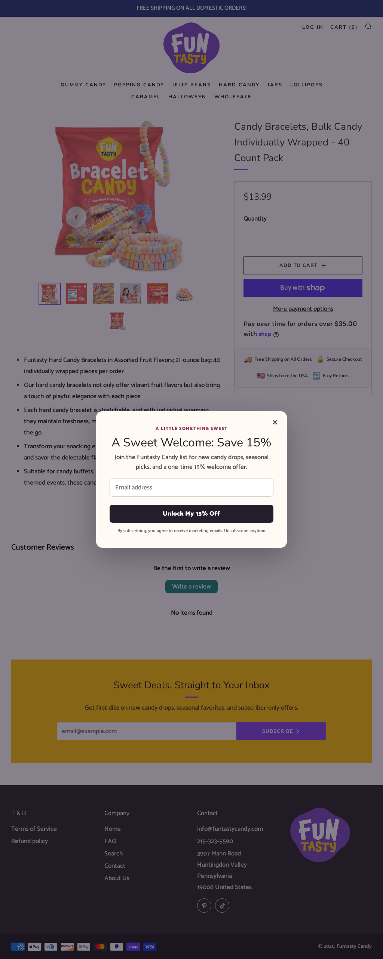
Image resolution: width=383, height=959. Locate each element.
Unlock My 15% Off (191, 513)
